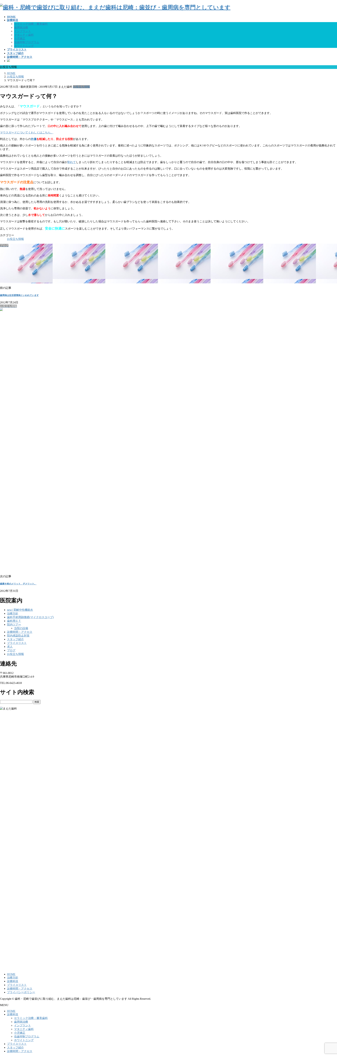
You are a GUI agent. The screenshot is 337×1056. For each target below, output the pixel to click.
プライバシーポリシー (21, 992)
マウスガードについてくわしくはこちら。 (26, 132)
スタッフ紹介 (15, 639)
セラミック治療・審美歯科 (31, 23)
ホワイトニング (24, 45)
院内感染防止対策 (18, 635)
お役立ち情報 (81, 86)
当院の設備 (21, 628)
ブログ (11, 650)
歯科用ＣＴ (14, 620)
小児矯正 (19, 38)
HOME (11, 974)
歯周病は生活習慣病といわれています (19, 295)
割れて (71, 162)
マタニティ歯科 (24, 34)
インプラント (22, 31)
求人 (10, 646)
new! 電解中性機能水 (20, 609)
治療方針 (12, 613)
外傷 (34, 138)
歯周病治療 (21, 27)
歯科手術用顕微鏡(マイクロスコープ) (30, 617)
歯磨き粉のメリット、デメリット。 (18, 583)
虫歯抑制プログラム (26, 42)
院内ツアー (14, 624)
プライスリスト (17, 642)
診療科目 (12, 981)
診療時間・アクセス (19, 631)
